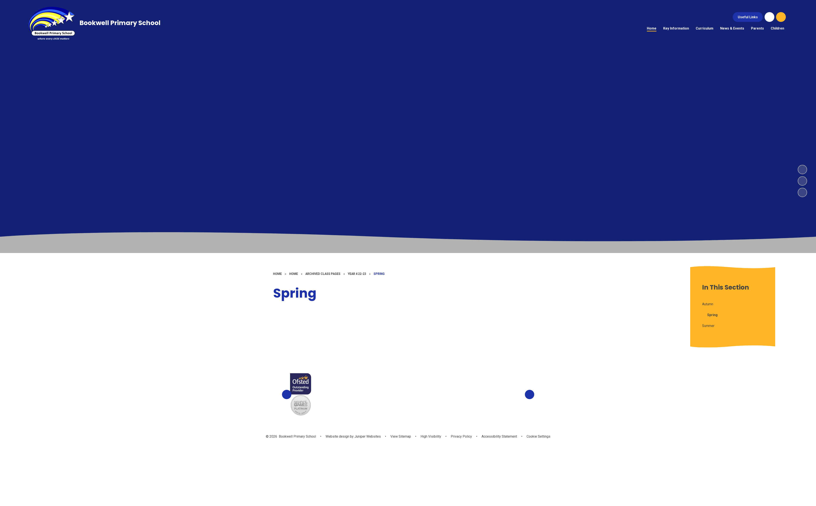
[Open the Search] (781, 17)
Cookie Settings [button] (538, 436)
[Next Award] (529, 394)
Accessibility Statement (499, 436)
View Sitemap (400, 436)
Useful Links (748, 17)
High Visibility (431, 436)
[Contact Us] (769, 17)
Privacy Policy (461, 436)
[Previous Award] (286, 394)
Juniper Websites (367, 436)
